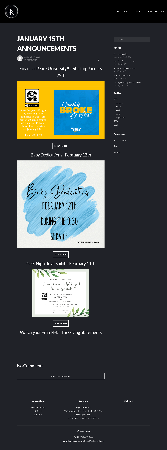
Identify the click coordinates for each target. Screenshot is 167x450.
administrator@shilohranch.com (90, 441)
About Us (153, 12)
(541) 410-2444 (86, 437)
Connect (140, 12)
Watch (128, 12)
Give (163, 12)
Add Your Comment (60, 376)
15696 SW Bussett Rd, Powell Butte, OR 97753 (83, 411)
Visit (118, 12)
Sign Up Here (61, 254)
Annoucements (120, 140)
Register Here (60, 146)
